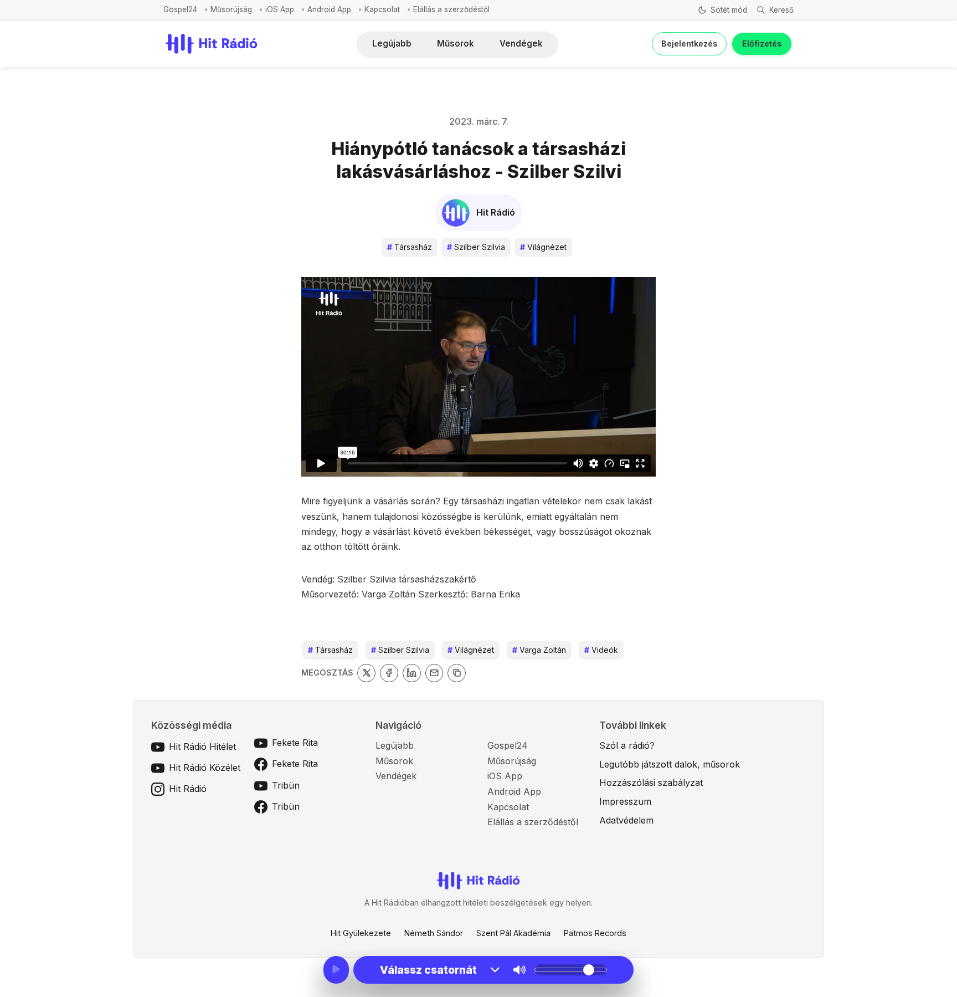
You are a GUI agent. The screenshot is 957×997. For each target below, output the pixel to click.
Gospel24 (180, 9)
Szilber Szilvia (476, 247)
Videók (601, 650)
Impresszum (625, 801)
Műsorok (455, 43)
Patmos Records (595, 933)
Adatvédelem (626, 820)
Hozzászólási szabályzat (651, 782)
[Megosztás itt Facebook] (389, 673)
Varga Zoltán (539, 650)
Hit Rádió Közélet (204, 767)
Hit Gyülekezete (361, 933)
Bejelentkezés (689, 43)
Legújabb (391, 43)
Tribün (286, 785)
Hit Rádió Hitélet (202, 746)
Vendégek (521, 43)
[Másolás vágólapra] (456, 673)
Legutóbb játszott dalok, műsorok (669, 764)
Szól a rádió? (627, 745)
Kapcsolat (382, 9)
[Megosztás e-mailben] (434, 673)
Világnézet (543, 247)
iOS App (279, 9)
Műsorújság (231, 9)
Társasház (409, 247)
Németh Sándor (433, 933)
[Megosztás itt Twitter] (366, 673)
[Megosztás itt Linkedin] (412, 673)
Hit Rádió (188, 788)
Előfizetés (761, 43)
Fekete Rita (295, 742)
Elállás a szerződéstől (451, 9)
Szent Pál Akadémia (513, 933)
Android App (329, 9)
